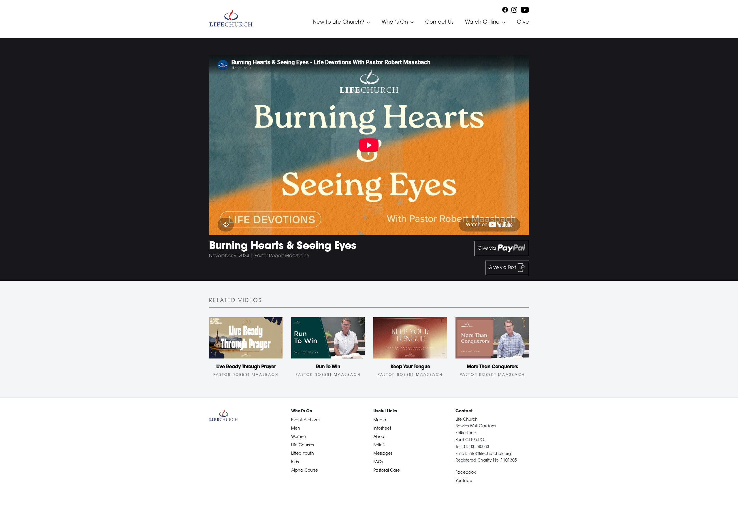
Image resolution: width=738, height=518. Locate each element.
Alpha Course (304, 470)
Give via (487, 248)
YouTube (463, 481)
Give (523, 22)
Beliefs (379, 445)
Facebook (465, 472)
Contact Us (439, 22)
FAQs (378, 462)
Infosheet (382, 428)
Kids (295, 462)
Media (379, 420)
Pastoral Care (386, 470)
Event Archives (305, 420)
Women (298, 437)
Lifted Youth (302, 453)
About (379, 437)
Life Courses (302, 445)
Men (295, 428)
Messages (382, 453)
